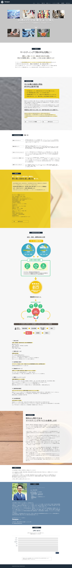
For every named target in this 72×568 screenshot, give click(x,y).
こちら (32, 495)
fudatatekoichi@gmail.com (18, 523)
